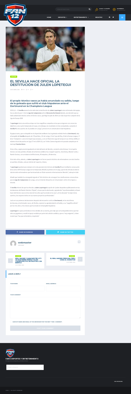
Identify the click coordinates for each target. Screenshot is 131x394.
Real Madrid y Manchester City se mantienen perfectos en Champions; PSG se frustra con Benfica (28, 260)
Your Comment (15, 295)
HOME (49, 17)
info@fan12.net (103, 10)
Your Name (14, 283)
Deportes (61, 17)
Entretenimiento (80, 17)
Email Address (51, 283)
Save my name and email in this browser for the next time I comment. (37, 322)
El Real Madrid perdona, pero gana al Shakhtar (62, 259)
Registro (98, 17)
